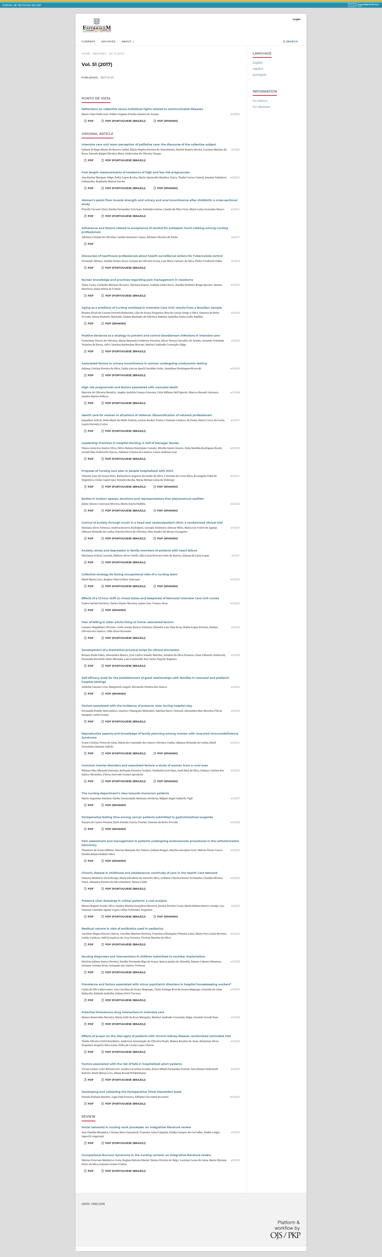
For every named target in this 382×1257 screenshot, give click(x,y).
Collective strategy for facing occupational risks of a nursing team (129, 574)
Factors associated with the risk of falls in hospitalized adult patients (132, 1064)
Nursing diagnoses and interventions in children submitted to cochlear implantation (143, 956)
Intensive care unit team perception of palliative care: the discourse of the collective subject (149, 144)
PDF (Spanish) (167, 120)
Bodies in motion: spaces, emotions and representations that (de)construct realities (143, 499)
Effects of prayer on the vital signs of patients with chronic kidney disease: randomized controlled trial (156, 1036)
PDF (90, 120)
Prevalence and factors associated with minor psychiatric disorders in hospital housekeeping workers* (156, 984)
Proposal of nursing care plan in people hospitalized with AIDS (127, 471)
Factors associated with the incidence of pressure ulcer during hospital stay (137, 706)
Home (86, 53)
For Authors (260, 100)
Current (88, 41)
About (126, 41)
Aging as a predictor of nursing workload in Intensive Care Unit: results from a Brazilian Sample (152, 307)
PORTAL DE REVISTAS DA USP (22, 5)
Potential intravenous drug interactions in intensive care (123, 1012)
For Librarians (261, 106)
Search (292, 41)
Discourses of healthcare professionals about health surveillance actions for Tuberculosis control (152, 256)
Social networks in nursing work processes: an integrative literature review (136, 1127)
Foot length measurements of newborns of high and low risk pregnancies (136, 172)
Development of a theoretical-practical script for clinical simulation (130, 650)
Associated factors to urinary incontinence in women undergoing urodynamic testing (144, 363)
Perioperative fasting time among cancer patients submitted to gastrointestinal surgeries (147, 817)
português (259, 74)
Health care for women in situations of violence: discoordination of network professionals (147, 415)
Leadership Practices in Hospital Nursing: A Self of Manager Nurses (130, 443)
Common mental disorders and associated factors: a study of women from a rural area (145, 765)
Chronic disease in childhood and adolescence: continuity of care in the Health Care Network (150, 873)
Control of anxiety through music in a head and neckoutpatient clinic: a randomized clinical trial (152, 522)
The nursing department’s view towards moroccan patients (125, 793)
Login (296, 19)
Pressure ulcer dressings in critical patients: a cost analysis (124, 901)
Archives (108, 41)
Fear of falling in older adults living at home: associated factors (127, 622)
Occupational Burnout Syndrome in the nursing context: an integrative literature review (146, 1155)
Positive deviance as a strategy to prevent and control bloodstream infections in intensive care (151, 335)
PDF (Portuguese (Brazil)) (125, 120)
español (258, 68)
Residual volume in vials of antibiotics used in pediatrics (122, 928)
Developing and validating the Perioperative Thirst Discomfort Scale (131, 1092)
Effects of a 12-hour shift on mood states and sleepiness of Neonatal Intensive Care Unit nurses (150, 598)
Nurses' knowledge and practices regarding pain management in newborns (137, 280)
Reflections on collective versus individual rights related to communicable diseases (142, 109)
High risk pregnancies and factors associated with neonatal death (130, 387)
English (257, 62)
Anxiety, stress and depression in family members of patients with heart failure (139, 550)
